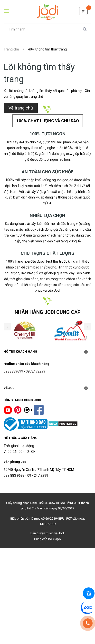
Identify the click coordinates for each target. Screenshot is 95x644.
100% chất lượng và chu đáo (47, 120)
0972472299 (35, 371)
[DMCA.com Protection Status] (63, 424)
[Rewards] (89, 593)
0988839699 (13, 371)
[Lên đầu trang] (47, 628)
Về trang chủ (21, 107)
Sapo (57, 539)
